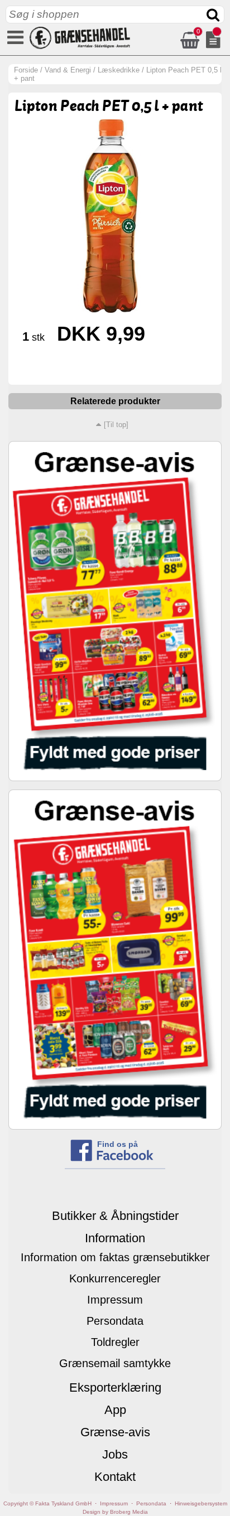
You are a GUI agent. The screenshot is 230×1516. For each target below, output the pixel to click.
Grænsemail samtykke (115, 1363)
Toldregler (115, 1342)
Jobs (115, 1454)
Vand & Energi (68, 70)
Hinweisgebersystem (201, 1503)
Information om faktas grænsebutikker (115, 1257)
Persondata (115, 1321)
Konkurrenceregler (115, 1278)
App (115, 1410)
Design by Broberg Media (115, 1512)
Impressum (115, 1300)
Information (115, 1238)
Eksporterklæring (115, 1387)
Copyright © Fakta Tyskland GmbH (47, 1503)
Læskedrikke (119, 70)
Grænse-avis (115, 1432)
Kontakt (115, 1477)
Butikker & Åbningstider (115, 1216)
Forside (26, 70)
